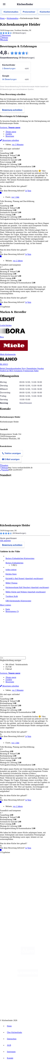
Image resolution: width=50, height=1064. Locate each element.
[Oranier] (28, 987)
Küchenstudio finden (14, 860)
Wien (18, 867)
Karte (8, 609)
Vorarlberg (38, 865)
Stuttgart (42, 867)
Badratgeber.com (12, 894)
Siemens (14, 869)
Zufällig (9, 134)
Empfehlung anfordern (14, 862)
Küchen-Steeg (11, 574)
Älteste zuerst (11, 132)
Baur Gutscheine (31, 873)
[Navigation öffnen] (4, 4)
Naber (36, 371)
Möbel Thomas (11, 583)
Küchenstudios (11, 12)
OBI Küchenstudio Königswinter (18, 601)
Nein (29, 191)
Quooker (40, 368)
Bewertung (10, 136)
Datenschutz (11, 1039)
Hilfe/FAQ (10, 892)
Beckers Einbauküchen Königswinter (20, 558)
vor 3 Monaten (17, 144)
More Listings (5, 605)
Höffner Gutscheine (20, 876)
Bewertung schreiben (12, 109)
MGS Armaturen (16, 371)
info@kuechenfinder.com (10, 921)
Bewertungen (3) (12, 611)
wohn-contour (11, 570)
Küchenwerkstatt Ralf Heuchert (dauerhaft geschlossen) (27, 587)
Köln (37, 867)
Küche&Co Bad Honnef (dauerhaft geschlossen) (24, 578)
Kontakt (10, 1058)
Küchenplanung (12, 883)
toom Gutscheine (19, 873)
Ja (26, 191)
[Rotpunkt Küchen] (36, 998)
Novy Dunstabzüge (29, 368)
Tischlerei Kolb (12, 596)
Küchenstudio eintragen (15, 909)
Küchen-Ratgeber (12, 888)
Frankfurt (32, 867)
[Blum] (28, 954)
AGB (9, 1045)
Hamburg (24, 865)
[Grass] (28, 965)
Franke (8, 869)
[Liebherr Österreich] (28, 976)
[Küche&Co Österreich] (28, 1010)
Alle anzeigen (5, 541)
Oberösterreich (10, 867)
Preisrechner (29, 12)
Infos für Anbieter (13, 902)
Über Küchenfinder (13, 890)
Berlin (18, 865)
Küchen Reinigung (13, 885)
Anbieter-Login (13, 911)
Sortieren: (10, 127)
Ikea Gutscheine (19, 871)
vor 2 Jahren (18, 261)
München (31, 865)
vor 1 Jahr (15, 197)
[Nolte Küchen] (20, 998)
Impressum (11, 1052)
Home (2, 18)
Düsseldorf (24, 867)
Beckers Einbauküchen (14, 563)
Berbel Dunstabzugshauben (11, 368)
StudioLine (4, 371)
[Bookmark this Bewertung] (1, 193)
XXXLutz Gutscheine (32, 871)
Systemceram (28, 371)
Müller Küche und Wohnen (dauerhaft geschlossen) (26, 592)
